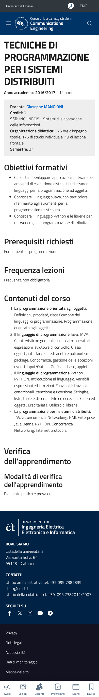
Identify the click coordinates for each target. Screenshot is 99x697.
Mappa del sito (17, 672)
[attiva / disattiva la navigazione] (9, 23)
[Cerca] (90, 23)
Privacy (11, 633)
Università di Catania (19, 6)
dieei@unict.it (17, 588)
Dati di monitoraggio (22, 662)
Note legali (14, 642)
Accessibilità (15, 652)
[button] (36, 6)
